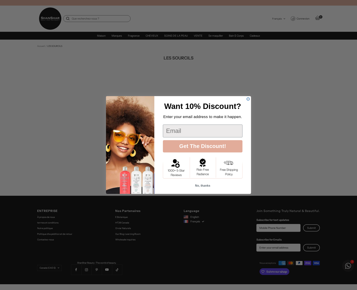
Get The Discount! (202, 146)
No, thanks (202, 185)
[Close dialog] (248, 99)
